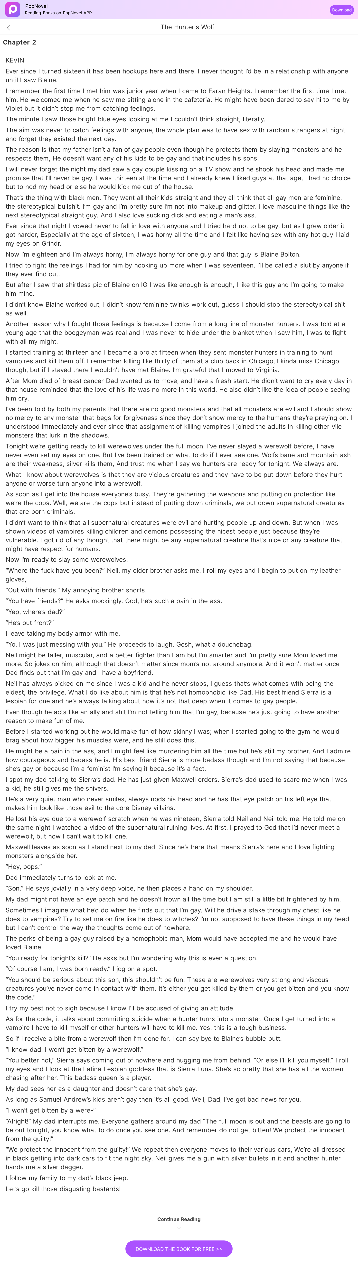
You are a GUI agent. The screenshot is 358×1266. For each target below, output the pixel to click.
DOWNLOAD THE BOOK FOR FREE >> (179, 1249)
